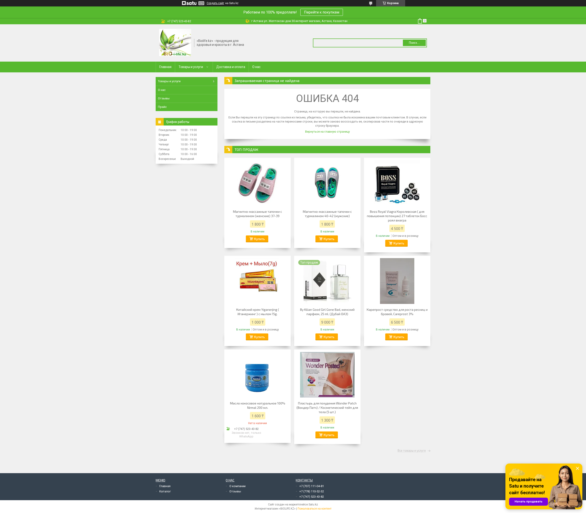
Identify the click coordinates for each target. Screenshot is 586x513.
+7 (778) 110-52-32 (311, 491)
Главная (165, 67)
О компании (237, 486)
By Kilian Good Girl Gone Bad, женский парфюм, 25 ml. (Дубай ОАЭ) (327, 312)
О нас (256, 67)
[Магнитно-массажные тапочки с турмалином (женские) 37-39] (257, 183)
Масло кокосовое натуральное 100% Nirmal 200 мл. (257, 405)
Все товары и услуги (412, 450)
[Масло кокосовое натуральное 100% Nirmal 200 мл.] (257, 375)
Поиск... (414, 42)
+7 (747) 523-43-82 (311, 496)
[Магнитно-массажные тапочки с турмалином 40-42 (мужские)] (327, 183)
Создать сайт (215, 3)
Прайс (162, 107)
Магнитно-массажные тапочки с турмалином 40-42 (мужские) (327, 214)
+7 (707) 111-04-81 (311, 486)
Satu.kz (313, 504)
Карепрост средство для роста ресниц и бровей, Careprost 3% (397, 312)
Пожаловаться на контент (314, 508)
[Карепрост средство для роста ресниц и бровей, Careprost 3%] (397, 281)
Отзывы (164, 98)
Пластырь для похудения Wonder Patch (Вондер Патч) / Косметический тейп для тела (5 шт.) (327, 407)
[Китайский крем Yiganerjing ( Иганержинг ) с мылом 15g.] (257, 281)
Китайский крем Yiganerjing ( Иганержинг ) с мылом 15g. (257, 312)
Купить (259, 239)
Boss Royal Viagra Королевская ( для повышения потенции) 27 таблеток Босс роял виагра (397, 216)
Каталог (165, 491)
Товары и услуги (191, 67)
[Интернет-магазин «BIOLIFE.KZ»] (175, 42)
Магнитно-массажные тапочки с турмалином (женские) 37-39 (257, 214)
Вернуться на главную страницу (327, 131)
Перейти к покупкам (321, 12)
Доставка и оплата (230, 67)
